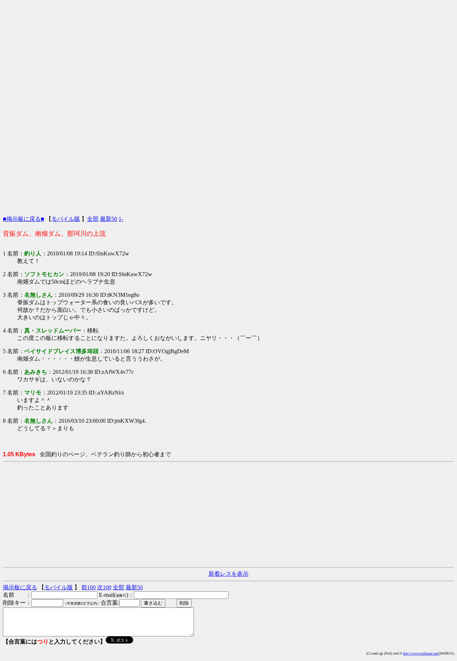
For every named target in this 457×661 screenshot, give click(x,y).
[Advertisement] (228, 53)
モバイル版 (65, 219)
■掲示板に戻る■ (23, 219)
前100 (88, 587)
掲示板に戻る (20, 587)
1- (121, 219)
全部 (93, 219)
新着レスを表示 (228, 574)
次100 (104, 587)
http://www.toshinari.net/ (421, 653)
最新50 (108, 219)
